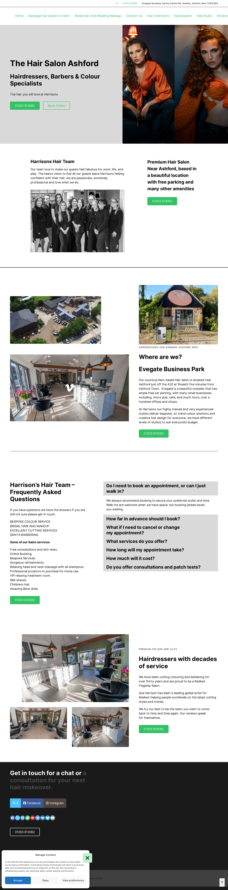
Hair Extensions (158, 16)
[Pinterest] (32, 817)
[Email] (52, 817)
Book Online (56, 105)
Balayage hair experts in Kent (49, 16)
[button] (84, 855)
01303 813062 (130, 3)
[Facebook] (12, 817)
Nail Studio (204, 16)
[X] (17, 817)
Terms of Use (95, 878)
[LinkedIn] (22, 817)
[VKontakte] (42, 817)
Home (19, 16)
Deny (45, 880)
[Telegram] (37, 817)
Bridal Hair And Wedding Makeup (98, 16)
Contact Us (134, 16)
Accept (18, 880)
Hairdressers (183, 16)
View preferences (73, 880)
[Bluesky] (47, 817)
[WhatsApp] (27, 817)
